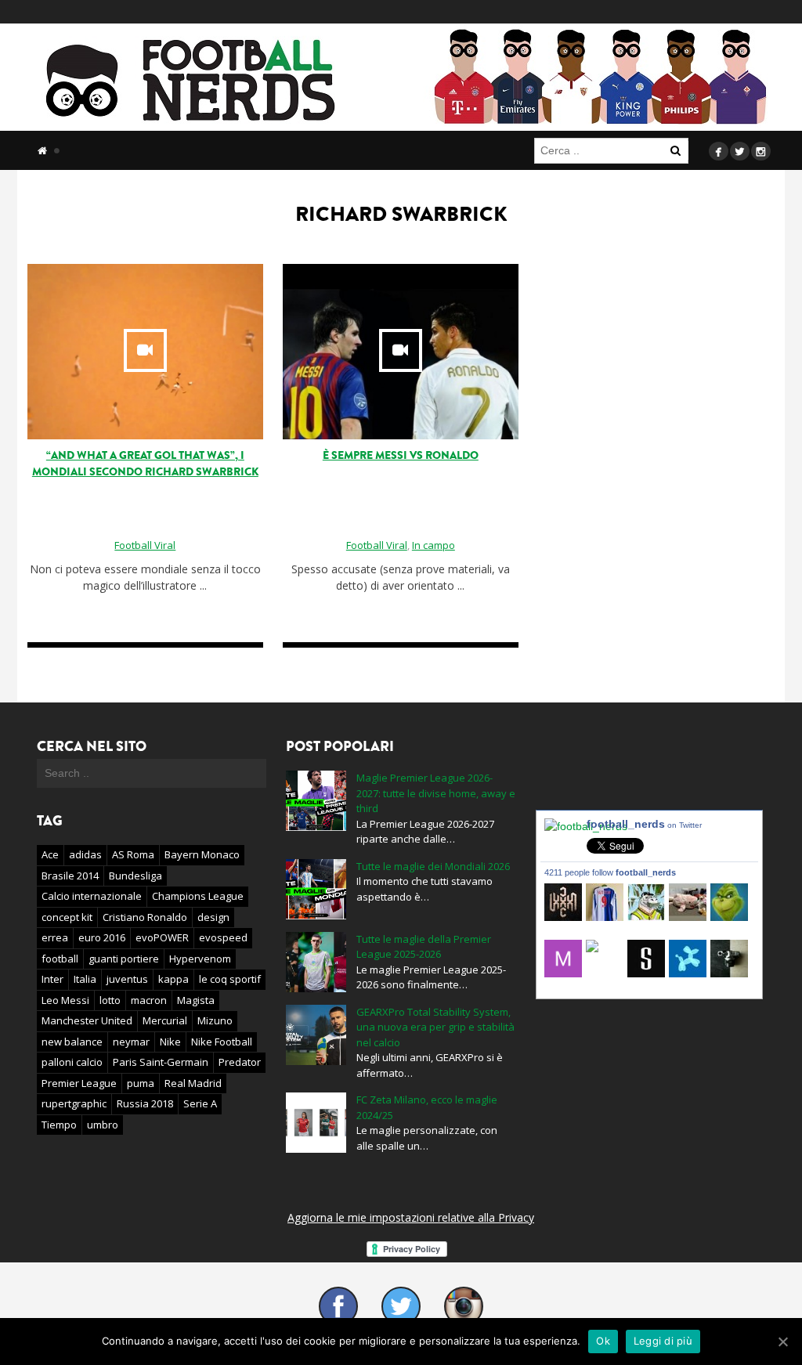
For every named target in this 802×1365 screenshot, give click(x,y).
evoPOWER (162, 937)
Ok (603, 1340)
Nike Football (221, 1042)
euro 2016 (101, 937)
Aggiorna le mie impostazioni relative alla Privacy (410, 1217)
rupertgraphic (74, 1103)
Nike (170, 1042)
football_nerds (644, 824)
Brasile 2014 (70, 875)
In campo (433, 545)
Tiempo (59, 1125)
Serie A (200, 1103)
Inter (52, 979)
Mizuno (215, 1020)
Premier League (79, 1083)
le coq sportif (230, 979)
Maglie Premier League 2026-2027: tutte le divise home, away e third (435, 793)
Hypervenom (200, 959)
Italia (85, 979)
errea (55, 937)
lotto (110, 1000)
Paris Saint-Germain (160, 1062)
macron (149, 1000)
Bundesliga (135, 875)
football (60, 959)
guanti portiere (124, 959)
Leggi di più (663, 1340)
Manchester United (87, 1020)
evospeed (223, 937)
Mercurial (165, 1020)
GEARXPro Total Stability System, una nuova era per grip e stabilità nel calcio (435, 1027)
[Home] (42, 150)
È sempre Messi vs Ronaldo (401, 455)
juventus (127, 979)
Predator (240, 1062)
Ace (50, 854)
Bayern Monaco (202, 854)
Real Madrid (193, 1083)
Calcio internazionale (92, 896)
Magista (196, 1000)
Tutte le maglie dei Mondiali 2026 (433, 866)
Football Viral (144, 545)
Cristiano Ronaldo (145, 917)
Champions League (198, 896)
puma (140, 1083)
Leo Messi (65, 1000)
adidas (85, 854)
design (213, 917)
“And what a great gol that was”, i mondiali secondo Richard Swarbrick (145, 463)
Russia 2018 (145, 1103)
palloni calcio (72, 1062)
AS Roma (133, 854)
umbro (102, 1125)
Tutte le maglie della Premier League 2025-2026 (423, 947)
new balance (72, 1042)
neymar (131, 1042)
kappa (173, 979)
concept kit (67, 917)
